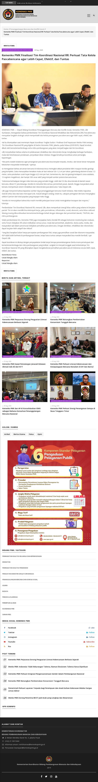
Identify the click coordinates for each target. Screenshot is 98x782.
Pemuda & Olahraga (10, 597)
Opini (40, 434)
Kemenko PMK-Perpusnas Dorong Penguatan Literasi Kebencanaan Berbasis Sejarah (43, 659)
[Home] (20, 14)
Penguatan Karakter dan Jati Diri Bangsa (18, 574)
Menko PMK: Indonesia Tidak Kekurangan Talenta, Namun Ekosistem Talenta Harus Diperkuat (48, 667)
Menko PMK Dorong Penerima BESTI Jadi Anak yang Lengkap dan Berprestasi (40, 698)
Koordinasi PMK (8, 609)
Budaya (5, 591)
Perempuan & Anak (9, 603)
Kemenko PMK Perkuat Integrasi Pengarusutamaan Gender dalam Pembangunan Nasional (46, 674)
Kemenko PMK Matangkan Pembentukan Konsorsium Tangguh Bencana (38, 681)
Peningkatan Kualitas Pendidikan (15, 568)
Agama (5, 585)
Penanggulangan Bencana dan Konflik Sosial (27, 29)
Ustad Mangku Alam (9, 257)
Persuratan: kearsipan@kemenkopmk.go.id (21, 748)
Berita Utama (9, 46)
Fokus (31, 434)
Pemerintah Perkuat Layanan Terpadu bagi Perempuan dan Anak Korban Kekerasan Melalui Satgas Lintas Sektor (50, 689)
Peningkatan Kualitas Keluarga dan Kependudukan (22, 556)
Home (6, 29)
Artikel (7, 434)
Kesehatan (6, 562)
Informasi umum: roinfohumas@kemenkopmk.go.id (25, 744)
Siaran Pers (6, 615)
